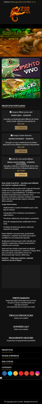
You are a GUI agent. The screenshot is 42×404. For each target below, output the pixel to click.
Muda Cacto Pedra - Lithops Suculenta (21, 163)
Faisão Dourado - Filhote (21, 139)
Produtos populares (13, 106)
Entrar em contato (21, 318)
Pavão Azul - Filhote (21, 115)
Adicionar (21, 128)
